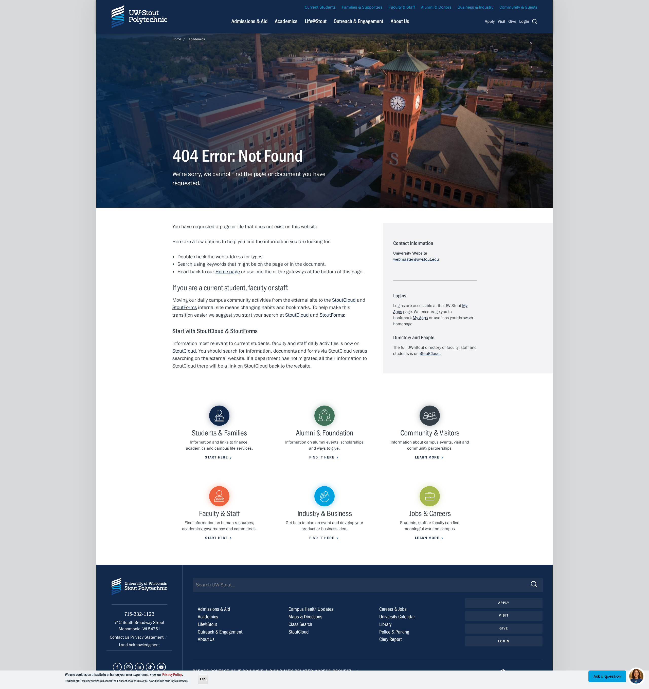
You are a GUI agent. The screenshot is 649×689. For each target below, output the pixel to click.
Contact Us (120, 637)
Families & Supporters (362, 7)
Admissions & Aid (249, 21)
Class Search (300, 624)
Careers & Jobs (393, 609)
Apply (490, 21)
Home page (227, 272)
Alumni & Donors (436, 7)
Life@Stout (316, 21)
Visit (501, 21)
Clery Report (390, 639)
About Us (400, 21)
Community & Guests (518, 7)
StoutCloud (344, 300)
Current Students (320, 7)
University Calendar (397, 617)
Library (385, 624)
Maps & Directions (305, 617)
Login (524, 21)
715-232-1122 (139, 614)
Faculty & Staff (402, 7)
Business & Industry (475, 7)
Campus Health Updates (311, 609)
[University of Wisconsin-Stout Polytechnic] (139, 591)
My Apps (420, 317)
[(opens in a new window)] (117, 667)
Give (512, 21)
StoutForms (184, 307)
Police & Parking (394, 632)
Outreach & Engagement (358, 21)
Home (176, 39)
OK (203, 679)
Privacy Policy (172, 674)
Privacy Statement (147, 637)
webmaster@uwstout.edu (416, 259)
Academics (286, 21)
